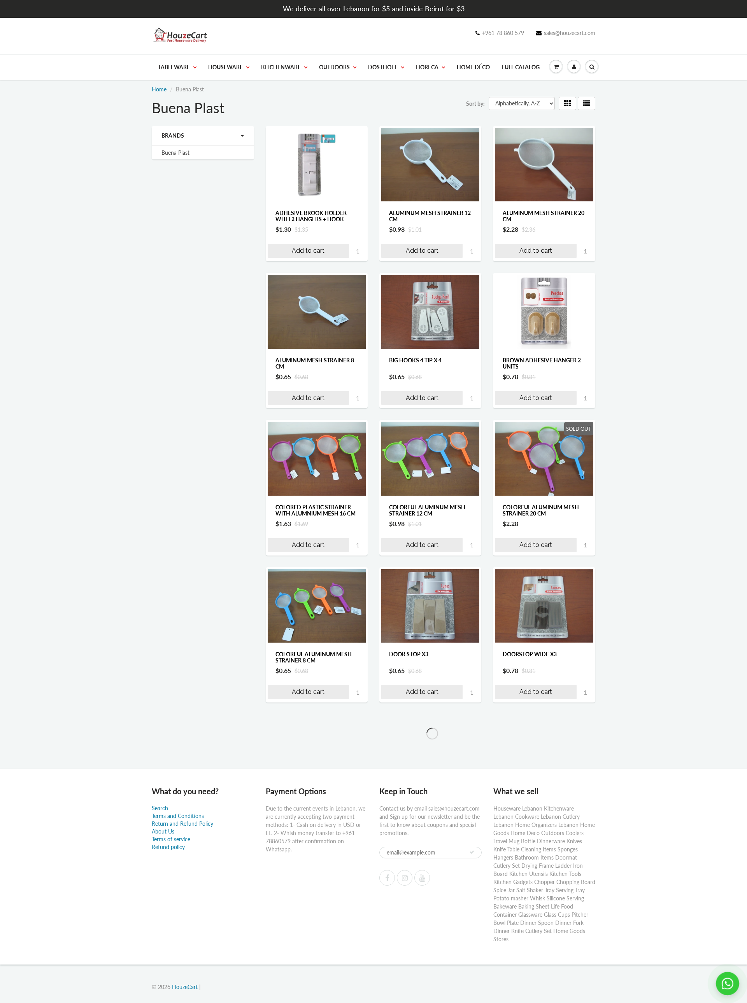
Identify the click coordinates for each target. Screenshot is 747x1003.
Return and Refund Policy (182, 823)
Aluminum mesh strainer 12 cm (430, 216)
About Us (163, 831)
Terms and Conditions (178, 816)
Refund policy (168, 847)
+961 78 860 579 (503, 33)
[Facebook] (387, 878)
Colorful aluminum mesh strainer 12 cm (427, 510)
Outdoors (334, 67)
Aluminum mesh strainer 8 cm (314, 363)
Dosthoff (383, 67)
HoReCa (427, 67)
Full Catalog (521, 67)
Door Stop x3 (408, 654)
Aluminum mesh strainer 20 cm (543, 216)
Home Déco (473, 67)
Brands (172, 135)
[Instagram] (404, 878)
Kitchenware (281, 67)
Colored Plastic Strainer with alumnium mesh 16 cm (315, 510)
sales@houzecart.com (569, 33)
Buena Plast (175, 152)
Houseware (225, 67)
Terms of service (171, 839)
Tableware (174, 67)
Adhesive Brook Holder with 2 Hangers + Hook (311, 216)
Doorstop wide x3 (530, 654)
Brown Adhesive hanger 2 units (542, 363)
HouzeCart (185, 987)
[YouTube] (422, 878)
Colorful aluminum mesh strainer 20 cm (541, 510)
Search (160, 808)
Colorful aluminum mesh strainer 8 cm (313, 657)
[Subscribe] (472, 852)
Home (159, 89)
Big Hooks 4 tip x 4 (415, 360)
